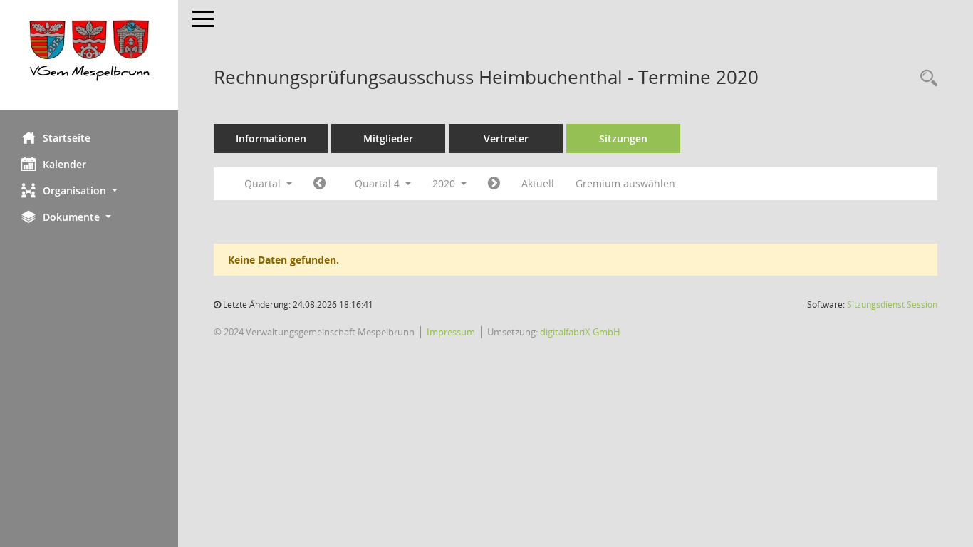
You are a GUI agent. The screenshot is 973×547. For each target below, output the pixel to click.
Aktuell (537, 183)
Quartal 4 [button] (378, 183)
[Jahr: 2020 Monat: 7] (319, 184)
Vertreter (506, 138)
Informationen (271, 138)
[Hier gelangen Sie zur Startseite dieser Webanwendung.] (89, 55)
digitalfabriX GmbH (580, 331)
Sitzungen (623, 138)
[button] (89, 190)
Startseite (66, 138)
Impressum (451, 331)
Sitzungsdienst (892, 304)
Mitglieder (388, 138)
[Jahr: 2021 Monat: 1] (494, 184)
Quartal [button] (263, 183)
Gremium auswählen (625, 183)
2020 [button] (445, 183)
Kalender (64, 164)
